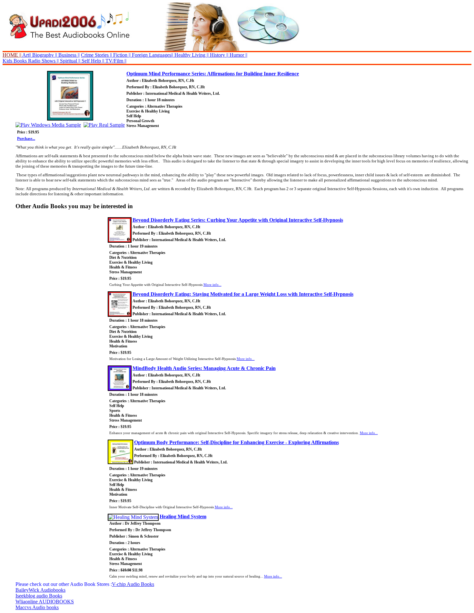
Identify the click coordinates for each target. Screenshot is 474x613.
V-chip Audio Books (133, 584)
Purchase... (26, 138)
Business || (68, 55)
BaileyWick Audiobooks (40, 590)
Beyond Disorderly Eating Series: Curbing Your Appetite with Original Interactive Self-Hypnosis (238, 220)
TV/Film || (115, 60)
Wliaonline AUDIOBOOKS (44, 601)
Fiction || (121, 55)
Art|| (26, 55)
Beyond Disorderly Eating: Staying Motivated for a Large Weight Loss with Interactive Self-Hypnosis (243, 294)
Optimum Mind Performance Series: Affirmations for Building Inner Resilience (212, 73)
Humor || (237, 55)
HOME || (12, 55)
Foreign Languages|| (152, 55)
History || (218, 55)
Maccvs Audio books (37, 607)
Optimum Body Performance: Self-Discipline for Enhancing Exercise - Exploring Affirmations (236, 442)
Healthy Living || (191, 55)
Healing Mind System (183, 516)
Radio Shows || (43, 60)
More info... (212, 285)
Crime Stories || (96, 55)
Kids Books (15, 60)
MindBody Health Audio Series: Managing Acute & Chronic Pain (204, 368)
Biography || (44, 55)
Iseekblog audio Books (38, 595)
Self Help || (92, 60)
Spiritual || (70, 60)
